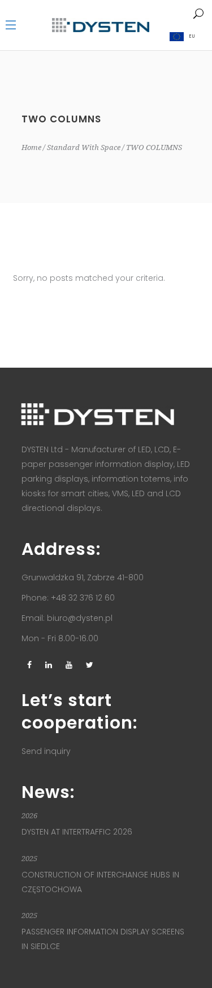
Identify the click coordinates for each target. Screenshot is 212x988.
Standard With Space (83, 147)
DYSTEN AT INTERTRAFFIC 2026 (76, 831)
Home (31, 147)
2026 (29, 815)
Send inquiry (46, 751)
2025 (29, 858)
